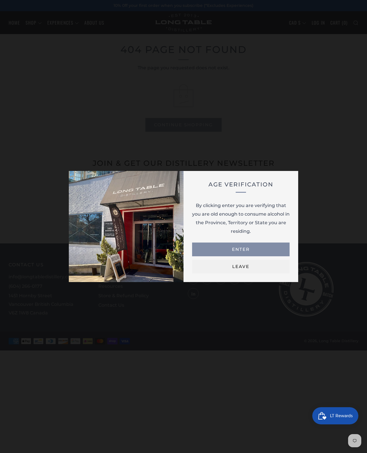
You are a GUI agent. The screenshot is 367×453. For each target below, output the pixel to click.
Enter (241, 249)
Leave (240, 266)
